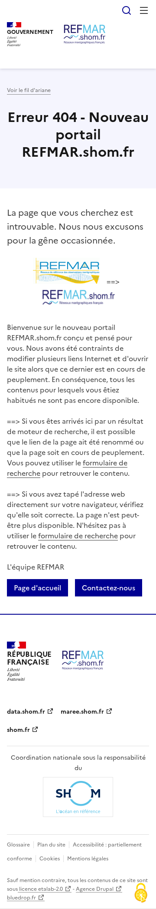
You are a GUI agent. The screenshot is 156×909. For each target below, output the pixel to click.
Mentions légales (87, 859)
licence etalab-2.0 (40, 889)
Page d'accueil (37, 588)
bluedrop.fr (21, 898)
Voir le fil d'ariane (29, 90)
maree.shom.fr (82, 711)
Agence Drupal (95, 889)
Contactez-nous (108, 588)
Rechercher (126, 10)
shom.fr (18, 729)
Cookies (49, 859)
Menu (144, 10)
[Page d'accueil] (84, 34)
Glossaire (18, 845)
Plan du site (51, 845)
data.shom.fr (26, 711)
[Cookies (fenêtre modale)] (141, 894)
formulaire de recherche (78, 535)
